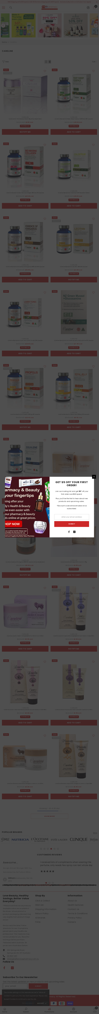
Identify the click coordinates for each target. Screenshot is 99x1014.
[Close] (94, 477)
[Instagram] (74, 532)
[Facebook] (69, 532)
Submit (71, 524)
